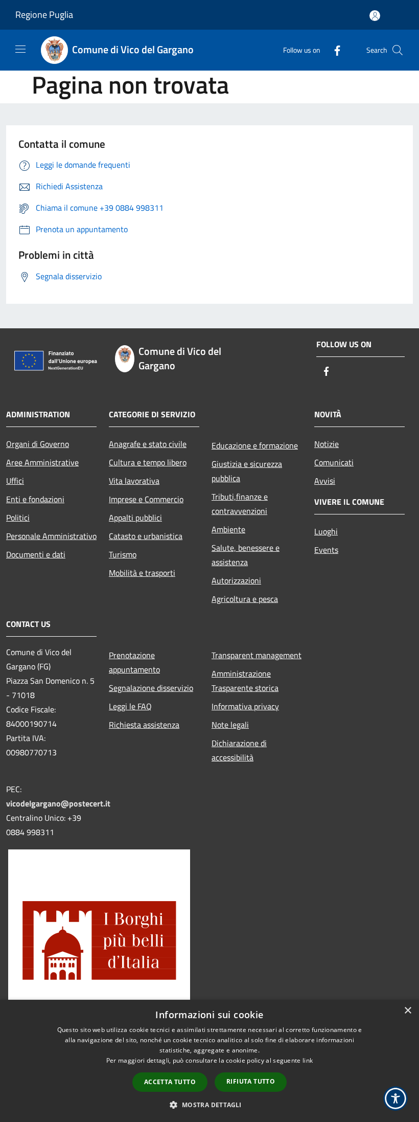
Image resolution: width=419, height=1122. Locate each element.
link (307, 1060)
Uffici (15, 481)
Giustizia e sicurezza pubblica (247, 471)
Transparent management (256, 655)
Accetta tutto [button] (170, 1082)
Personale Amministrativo (51, 536)
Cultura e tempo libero (148, 462)
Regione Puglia (44, 14)
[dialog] (209, 1061)
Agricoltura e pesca (245, 599)
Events (326, 550)
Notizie (326, 444)
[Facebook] (333, 50)
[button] (209, 1104)
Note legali (230, 725)
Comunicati (334, 462)
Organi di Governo (37, 444)
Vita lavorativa (134, 481)
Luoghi (326, 531)
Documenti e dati (35, 554)
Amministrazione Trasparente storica (245, 680)
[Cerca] (397, 50)
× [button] (407, 1011)
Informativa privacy (245, 706)
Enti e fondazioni (35, 499)
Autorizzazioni (236, 580)
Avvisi (324, 481)
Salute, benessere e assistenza (246, 555)
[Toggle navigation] (20, 49)
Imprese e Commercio (146, 499)
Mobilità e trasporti (142, 573)
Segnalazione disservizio (151, 688)
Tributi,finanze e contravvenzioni (240, 503)
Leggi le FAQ (130, 706)
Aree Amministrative (42, 462)
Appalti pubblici (135, 517)
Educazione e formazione (255, 445)
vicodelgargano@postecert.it (58, 803)
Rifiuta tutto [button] (250, 1081)
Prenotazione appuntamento (134, 662)
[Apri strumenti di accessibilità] (395, 1098)
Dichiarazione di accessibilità (239, 750)
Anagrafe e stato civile (148, 444)
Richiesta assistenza (144, 725)
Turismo (122, 554)
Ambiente (228, 529)
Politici (18, 517)
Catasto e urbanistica (145, 536)
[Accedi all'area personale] (374, 15)
